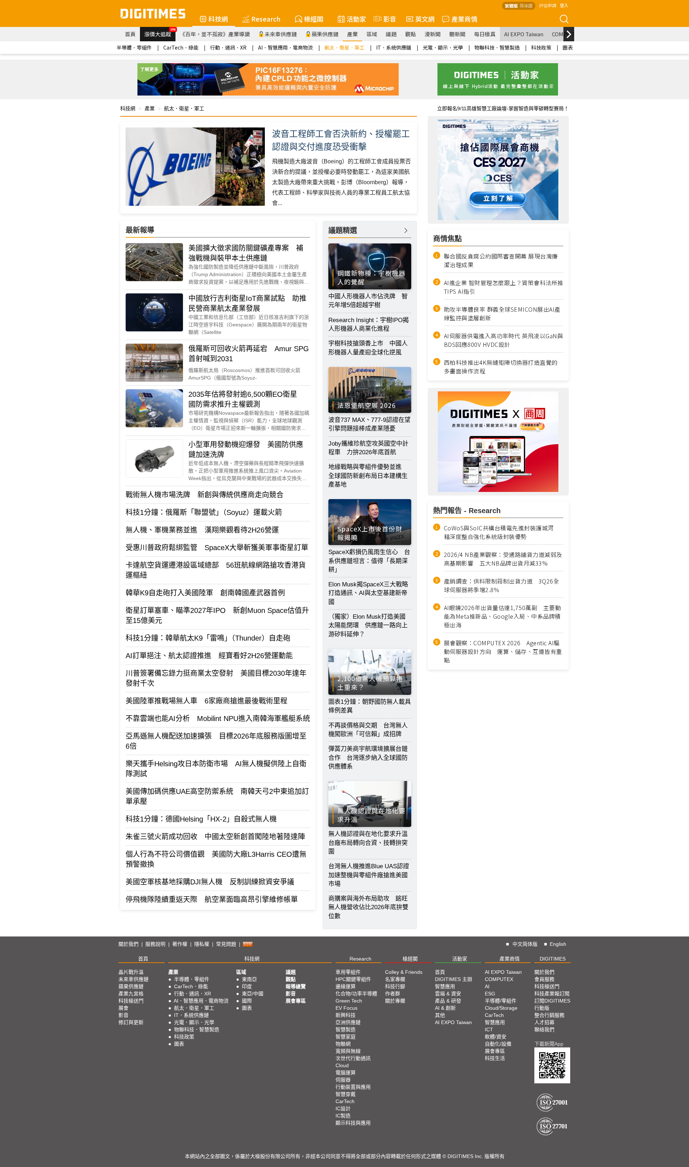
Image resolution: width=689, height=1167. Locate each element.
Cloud (342, 1065)
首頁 (130, 34)
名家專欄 (395, 979)
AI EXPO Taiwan (523, 34)
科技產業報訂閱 (552, 993)
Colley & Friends (403, 972)
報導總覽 (296, 986)
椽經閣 (313, 18)
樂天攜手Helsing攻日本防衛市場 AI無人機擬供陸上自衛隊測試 (216, 769)
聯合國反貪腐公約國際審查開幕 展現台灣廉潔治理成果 (501, 260)
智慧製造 (346, 1029)
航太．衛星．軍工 (344, 47)
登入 (564, 5)
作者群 (392, 993)
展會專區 (296, 1001)
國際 (247, 1001)
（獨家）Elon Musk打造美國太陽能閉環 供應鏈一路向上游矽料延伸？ (368, 625)
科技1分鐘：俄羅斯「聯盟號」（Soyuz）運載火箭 (204, 512)
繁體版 (511, 6)
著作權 (179, 944)
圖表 (568, 47)
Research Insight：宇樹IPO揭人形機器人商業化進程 (368, 324)
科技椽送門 (131, 1001)
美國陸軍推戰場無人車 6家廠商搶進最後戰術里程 (206, 701)
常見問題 (226, 944)
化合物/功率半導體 (356, 993)
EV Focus (346, 1008)
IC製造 (343, 1116)
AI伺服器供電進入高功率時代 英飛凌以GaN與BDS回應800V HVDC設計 (503, 340)
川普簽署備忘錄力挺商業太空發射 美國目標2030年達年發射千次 (216, 678)
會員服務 (544, 979)
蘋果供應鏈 (324, 34)
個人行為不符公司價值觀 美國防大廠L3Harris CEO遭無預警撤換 (216, 859)
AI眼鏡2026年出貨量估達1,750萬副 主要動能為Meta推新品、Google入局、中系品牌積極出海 (502, 616)
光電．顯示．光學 (443, 47)
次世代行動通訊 (353, 1058)
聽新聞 (457, 34)
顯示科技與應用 (353, 1123)
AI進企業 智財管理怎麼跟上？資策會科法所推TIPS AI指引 (503, 287)
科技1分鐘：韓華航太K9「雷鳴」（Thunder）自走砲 (208, 638)
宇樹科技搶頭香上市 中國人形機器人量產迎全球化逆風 (368, 347)
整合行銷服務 (549, 1015)
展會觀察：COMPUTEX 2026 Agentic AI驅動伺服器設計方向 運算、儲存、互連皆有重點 (503, 651)
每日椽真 (485, 34)
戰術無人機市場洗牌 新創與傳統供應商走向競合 (204, 495)
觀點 (410, 34)
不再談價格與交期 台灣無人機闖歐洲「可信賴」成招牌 (368, 730)
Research (266, 18)
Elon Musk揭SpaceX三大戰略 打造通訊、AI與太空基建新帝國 (369, 593)
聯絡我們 (544, 1029)
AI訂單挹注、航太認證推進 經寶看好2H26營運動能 (209, 656)
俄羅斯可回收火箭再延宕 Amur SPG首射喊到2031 (248, 354)
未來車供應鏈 (280, 34)
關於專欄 (395, 1001)
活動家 (356, 18)
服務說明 (155, 944)
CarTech (345, 1101)
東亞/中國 (252, 993)
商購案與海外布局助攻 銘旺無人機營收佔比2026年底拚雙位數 (368, 907)
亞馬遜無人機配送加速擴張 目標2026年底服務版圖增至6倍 (216, 741)
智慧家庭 (346, 1037)
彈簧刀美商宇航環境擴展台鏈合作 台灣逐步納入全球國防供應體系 (368, 757)
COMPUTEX (499, 979)
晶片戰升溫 (131, 972)
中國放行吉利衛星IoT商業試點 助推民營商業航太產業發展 (247, 303)
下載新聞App (548, 1044)
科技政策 (541, 47)
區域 (371, 34)
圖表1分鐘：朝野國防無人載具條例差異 (369, 706)
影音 (386, 18)
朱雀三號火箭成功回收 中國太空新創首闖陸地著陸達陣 (215, 837)
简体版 (526, 6)
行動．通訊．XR (228, 47)
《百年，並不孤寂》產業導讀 (215, 34)
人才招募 (544, 1022)
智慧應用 (445, 986)
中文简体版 (525, 944)
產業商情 (464, 18)
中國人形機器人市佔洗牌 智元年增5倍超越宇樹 (368, 300)
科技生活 (495, 1058)
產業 (352, 34)
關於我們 (128, 944)
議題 (391, 34)
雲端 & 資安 (448, 993)
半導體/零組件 (500, 1001)
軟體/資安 (495, 1037)
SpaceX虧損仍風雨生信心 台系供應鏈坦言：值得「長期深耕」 (369, 561)
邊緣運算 (346, 986)
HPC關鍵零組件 (353, 979)
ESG (490, 993)
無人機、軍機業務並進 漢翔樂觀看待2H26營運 (202, 530)
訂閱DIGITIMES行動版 (552, 1004)
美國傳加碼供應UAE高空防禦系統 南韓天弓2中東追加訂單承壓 (217, 796)
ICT (489, 1029)
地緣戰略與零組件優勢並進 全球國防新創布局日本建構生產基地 (368, 476)
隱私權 (201, 944)
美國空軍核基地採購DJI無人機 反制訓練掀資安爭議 (210, 882)
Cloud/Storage (501, 1008)
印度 (247, 986)
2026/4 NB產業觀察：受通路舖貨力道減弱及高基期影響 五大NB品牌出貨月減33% (503, 558)
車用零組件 (348, 972)
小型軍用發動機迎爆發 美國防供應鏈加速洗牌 (245, 450)
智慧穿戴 (346, 1094)
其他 (440, 1015)
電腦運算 (346, 1072)
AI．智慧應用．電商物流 (285, 47)
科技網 (218, 18)
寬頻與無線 (348, 1051)
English (558, 944)
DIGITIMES (553, 959)
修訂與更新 (131, 1022)
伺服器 (343, 1080)
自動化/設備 (498, 1044)
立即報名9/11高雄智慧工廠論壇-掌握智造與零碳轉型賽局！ (503, 108)
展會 (123, 1008)
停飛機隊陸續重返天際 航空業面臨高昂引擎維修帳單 (212, 899)
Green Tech (349, 1001)
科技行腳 (395, 986)
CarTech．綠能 (180, 47)
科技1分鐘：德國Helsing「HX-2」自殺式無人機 (201, 819)
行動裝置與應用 (353, 1087)
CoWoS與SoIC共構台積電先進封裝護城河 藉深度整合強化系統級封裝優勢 (502, 532)
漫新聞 (433, 34)
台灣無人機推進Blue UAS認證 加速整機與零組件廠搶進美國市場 (369, 875)
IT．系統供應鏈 (393, 47)
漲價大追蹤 (159, 32)
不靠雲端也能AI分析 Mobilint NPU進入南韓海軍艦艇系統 (218, 718)
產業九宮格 (131, 993)
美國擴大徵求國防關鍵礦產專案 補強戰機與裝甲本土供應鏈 (245, 253)
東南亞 (249, 979)
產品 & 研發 (448, 1001)
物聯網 (343, 1044)
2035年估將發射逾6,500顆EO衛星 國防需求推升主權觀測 (246, 399)
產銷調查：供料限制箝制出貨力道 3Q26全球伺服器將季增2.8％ (501, 585)
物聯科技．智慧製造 (497, 47)
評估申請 (547, 5)
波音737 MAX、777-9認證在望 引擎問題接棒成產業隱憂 (369, 424)
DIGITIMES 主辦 (453, 979)
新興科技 (346, 1015)
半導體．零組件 (134, 47)
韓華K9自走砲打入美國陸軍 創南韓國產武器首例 (205, 593)
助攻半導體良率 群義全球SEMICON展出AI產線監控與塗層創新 (502, 313)
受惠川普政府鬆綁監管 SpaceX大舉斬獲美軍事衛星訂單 (217, 548)
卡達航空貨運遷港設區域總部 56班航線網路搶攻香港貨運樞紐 (216, 570)
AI (487, 986)
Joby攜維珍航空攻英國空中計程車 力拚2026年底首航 (368, 448)
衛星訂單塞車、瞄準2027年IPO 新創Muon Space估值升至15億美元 (217, 615)
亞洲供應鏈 (348, 1022)
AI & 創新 (445, 1008)
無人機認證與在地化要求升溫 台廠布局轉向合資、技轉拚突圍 (369, 843)
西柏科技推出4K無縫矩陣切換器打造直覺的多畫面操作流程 (501, 366)
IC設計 (343, 1108)
